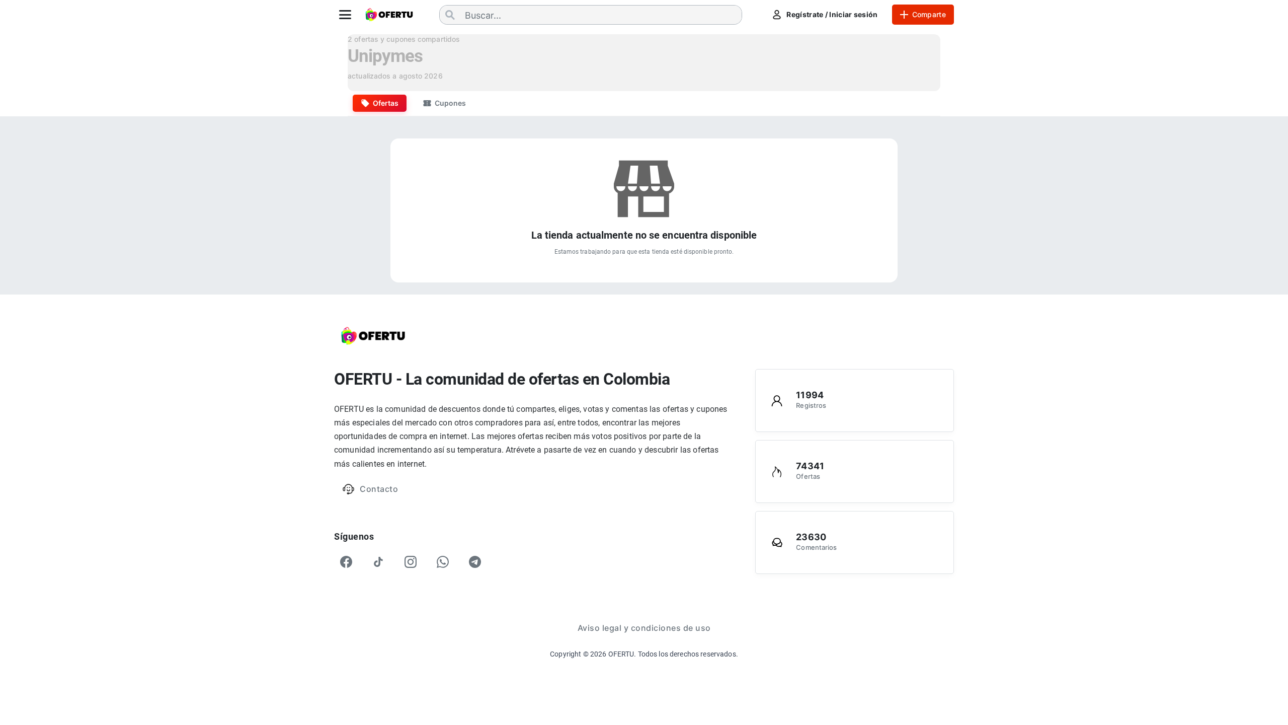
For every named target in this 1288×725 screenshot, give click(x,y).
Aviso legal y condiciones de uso (644, 628)
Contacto (379, 489)
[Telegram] (475, 562)
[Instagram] (410, 562)
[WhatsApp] (443, 562)
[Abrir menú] (345, 15)
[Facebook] (346, 562)
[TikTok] (378, 562)
